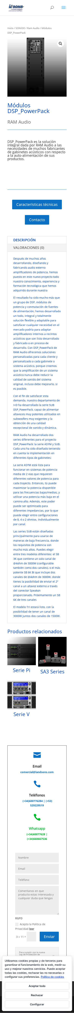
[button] (60, 43)
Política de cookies (52, 976)
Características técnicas (37, 204)
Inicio (10, 28)
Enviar (49, 936)
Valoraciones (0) (28, 247)
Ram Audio (33, 28)
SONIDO (20, 28)
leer (31, 929)
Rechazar (37, 995)
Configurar (37, 1004)
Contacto (37, 219)
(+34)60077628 (36, 834)
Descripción (24, 240)
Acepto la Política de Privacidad (30, 926)
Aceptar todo (37, 986)
